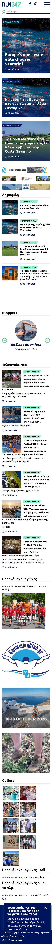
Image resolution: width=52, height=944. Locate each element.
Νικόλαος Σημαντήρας (26, 344)
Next (47, 340)
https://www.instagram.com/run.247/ (36, 4)
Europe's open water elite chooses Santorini (25, 59)
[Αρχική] (11, 4)
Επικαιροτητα (29, 202)
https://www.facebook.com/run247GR (31, 4)
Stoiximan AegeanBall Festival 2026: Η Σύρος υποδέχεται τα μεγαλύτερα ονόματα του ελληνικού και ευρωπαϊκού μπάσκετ (25, 447)
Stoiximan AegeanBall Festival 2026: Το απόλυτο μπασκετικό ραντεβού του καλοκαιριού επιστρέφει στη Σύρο (24, 548)
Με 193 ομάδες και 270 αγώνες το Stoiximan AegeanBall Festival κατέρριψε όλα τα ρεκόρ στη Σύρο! (26, 382)
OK (3, 940)
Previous (4, 340)
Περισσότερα (15, 940)
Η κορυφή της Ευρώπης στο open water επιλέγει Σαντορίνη (25, 104)
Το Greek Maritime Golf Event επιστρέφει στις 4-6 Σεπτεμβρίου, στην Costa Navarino (26, 145)
